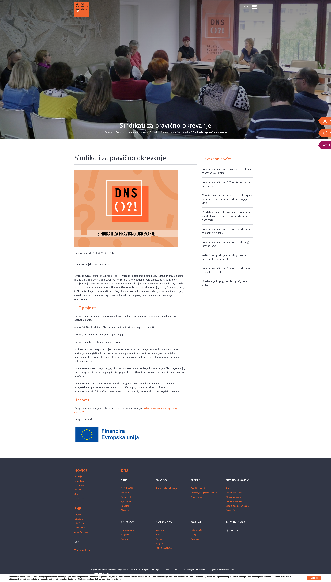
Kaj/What (78, 514)
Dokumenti (126, 497)
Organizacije (197, 539)
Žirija (158, 535)
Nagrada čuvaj (164, 522)
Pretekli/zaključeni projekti (175, 132)
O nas (124, 480)
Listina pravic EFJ (234, 501)
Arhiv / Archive (81, 532)
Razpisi (124, 539)
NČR (76, 542)
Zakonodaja (196, 530)
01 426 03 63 (171, 570)
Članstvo (161, 480)
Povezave (196, 522)
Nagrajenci (161, 543)
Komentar (79, 485)
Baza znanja (196, 497)
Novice (80, 470)
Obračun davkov (233, 497)
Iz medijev (79, 481)
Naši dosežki (127, 488)
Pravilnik (160, 530)
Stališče (78, 498)
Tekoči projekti (198, 488)
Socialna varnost (234, 493)
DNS (124, 470)
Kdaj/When (79, 523)
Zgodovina (126, 501)
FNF (77, 508)
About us (125, 510)
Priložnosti (128, 522)
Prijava (159, 539)
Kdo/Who (78, 519)
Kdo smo (125, 506)
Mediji (193, 535)
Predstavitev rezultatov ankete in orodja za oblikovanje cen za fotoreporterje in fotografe (226, 216)
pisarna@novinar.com (194, 570)
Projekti (153, 132)
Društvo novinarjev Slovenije (131, 132)
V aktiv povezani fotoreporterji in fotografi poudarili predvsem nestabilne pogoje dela (227, 199)
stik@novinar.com (100, 573)
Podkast (235, 530)
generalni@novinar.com (223, 570)
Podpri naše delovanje (166, 488)
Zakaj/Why (79, 528)
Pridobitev (231, 488)
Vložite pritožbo (82, 550)
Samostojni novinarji (238, 480)
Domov (108, 132)
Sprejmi (314, 578)
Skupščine (126, 493)
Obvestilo (78, 494)
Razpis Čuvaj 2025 (164, 548)
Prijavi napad (237, 522)
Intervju (78, 476)
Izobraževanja (127, 530)
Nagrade (125, 535)
